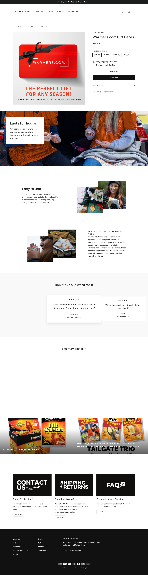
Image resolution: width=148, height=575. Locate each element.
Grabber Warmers (24, 27)
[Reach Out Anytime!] (32, 485)
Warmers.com (98, 33)
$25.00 (97, 55)
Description (99, 85)
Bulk (51, 11)
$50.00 (106, 55)
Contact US (17, 547)
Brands (39, 11)
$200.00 (127, 55)
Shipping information (103, 92)
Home (14, 27)
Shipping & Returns (20, 550)
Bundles (60, 11)
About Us (16, 539)
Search (15, 554)
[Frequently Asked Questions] (115, 485)
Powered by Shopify (81, 568)
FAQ (14, 543)
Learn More (18, 514)
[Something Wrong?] (74, 485)
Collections (73, 11)
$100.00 (116, 55)
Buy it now (114, 77)
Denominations (100, 51)
